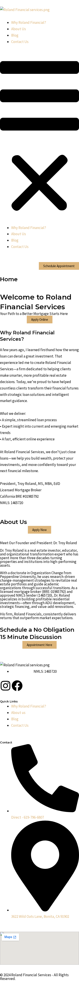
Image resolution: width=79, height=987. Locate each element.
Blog (14, 35)
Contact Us (20, 41)
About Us (18, 28)
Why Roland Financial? (28, 22)
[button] (39, 137)
